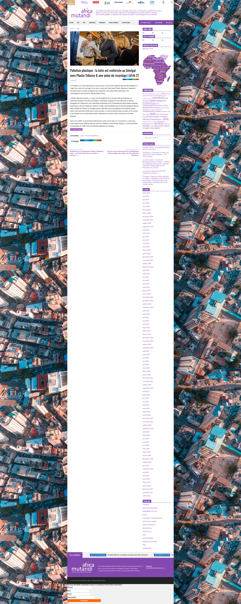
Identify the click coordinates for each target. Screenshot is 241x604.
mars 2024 (146, 287)
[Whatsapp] (134, 79)
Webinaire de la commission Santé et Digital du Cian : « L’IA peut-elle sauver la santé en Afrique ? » (87, 153)
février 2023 (147, 331)
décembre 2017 (148, 489)
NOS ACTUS (169, 23)
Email (69, 594)
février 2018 (147, 482)
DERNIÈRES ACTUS (150, 511)
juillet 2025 (146, 233)
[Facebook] (124, 79)
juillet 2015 (146, 496)
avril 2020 (146, 445)
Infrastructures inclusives (149, 109)
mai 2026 (146, 199)
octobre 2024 (147, 263)
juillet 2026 (146, 193)
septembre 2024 (148, 267)
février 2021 (147, 411)
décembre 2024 (148, 257)
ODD (84, 23)
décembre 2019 (148, 459)
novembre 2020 (148, 422)
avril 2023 (146, 324)
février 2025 (147, 250)
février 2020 (147, 452)
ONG (157, 114)
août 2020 (146, 432)
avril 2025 (146, 243)
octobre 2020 (147, 425)
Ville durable (158, 126)
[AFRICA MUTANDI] (81, 14)
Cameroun (146, 98)
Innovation (159, 109)
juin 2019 (146, 465)
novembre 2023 (148, 300)
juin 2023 (146, 317)
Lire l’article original (76, 129)
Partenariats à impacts (158, 117)
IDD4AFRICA (102, 23)
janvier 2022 (147, 375)
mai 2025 (146, 240)
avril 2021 (146, 405)
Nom (69, 590)
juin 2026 (146, 196)
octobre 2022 (147, 344)
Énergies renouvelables (151, 128)
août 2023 (146, 311)
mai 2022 (146, 361)
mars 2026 (146, 206)
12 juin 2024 (73, 80)
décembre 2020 (148, 418)
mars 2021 (146, 408)
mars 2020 (146, 449)
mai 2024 (146, 280)
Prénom (70, 587)
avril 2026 (146, 203)
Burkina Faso (162, 95)
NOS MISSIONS (158, 23)
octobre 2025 (147, 223)
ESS (158, 103)
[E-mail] (137, 79)
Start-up (167, 124)
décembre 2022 (148, 337)
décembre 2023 (148, 297)
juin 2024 (146, 277)
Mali (169, 111)
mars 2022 (146, 368)
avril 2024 (146, 284)
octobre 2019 (147, 462)
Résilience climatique (152, 121)
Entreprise (153, 103)
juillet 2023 (146, 314)
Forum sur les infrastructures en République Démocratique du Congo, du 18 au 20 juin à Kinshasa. (123, 153)
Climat (150, 98)
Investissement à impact (152, 111)
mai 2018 (146, 472)
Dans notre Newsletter (150, 508)
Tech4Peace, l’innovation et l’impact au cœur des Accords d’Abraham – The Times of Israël (156, 154)
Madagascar (164, 111)
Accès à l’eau (158, 93)
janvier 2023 (147, 334)
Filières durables (163, 105)
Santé (152, 124)
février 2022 (147, 371)
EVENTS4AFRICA (126, 23)
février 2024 (147, 290)
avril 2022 (146, 364)
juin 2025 (146, 237)
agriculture (146, 95)
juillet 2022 (146, 354)
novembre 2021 (148, 381)
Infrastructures (164, 107)
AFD (163, 94)
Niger (147, 114)
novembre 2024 (148, 260)
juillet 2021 (146, 395)
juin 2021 (146, 398)
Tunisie (152, 126)
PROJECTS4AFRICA (113, 23)
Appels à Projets (153, 95)
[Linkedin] (130, 79)
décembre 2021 (148, 378)
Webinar (166, 126)
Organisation (71, 597)
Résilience (145, 121)
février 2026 (147, 210)
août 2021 (146, 391)
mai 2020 (146, 442)
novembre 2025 (148, 220)
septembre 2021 (148, 388)
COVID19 (158, 97)
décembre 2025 (148, 216)
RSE (78, 23)
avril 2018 (146, 476)
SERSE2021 (159, 124)
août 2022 (146, 351)
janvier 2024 (147, 294)
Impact (157, 108)
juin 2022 (146, 358)
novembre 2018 (148, 469)
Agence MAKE (101, 580)
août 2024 (146, 270)
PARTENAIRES (148, 538)
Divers (145, 515)
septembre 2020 (148, 428)
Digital (152, 100)
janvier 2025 (147, 253)
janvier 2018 (147, 486)
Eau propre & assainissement (152, 518)
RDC (162, 119)
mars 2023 (146, 327)
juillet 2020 (146, 435)
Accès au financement (149, 94)
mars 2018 (146, 479)
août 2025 (146, 230)
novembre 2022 (148, 341)
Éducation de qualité (149, 521)
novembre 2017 (148, 492)
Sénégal (146, 126)
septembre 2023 (148, 307)
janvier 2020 (147, 455)
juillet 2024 (146, 274)
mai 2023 (146, 321)
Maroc (144, 114)
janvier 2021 (147, 415)
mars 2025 (146, 247)
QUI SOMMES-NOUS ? (146, 23)
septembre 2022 (148, 348)
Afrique (168, 94)
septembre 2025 (148, 226)
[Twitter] (127, 79)
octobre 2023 (147, 304)
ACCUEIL (71, 23)
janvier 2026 (147, 213)
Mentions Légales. (86, 580)
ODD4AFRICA (92, 23)
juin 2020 (146, 438)
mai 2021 (146, 401)
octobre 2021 (147, 385)
